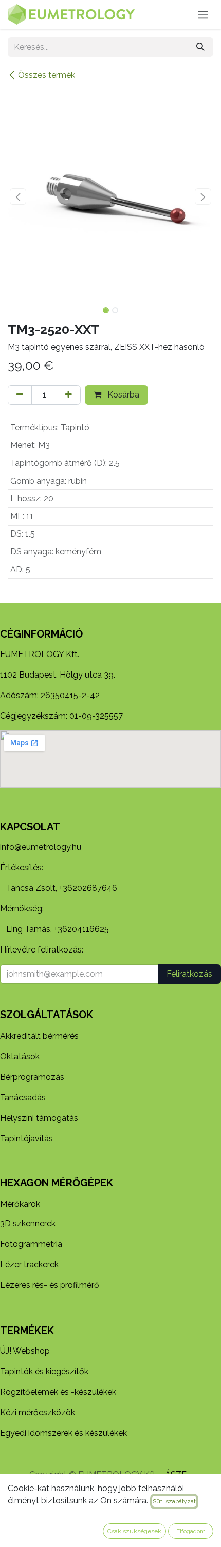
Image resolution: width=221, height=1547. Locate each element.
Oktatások (20, 1056)
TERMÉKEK (27, 1330)
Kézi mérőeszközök (37, 1412)
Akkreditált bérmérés (39, 1036)
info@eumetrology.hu (40, 847)
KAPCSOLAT (30, 827)
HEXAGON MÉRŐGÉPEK (56, 1183)
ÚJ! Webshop (25, 1351)
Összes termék (46, 75)
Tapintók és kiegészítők (44, 1371)
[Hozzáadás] (69, 395)
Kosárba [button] (122, 395)
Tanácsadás (23, 1097)
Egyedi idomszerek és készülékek (63, 1433)
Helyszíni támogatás (39, 1118)
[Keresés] (200, 47)
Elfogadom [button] (191, 1531)
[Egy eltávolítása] (20, 395)
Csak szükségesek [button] (134, 1531)
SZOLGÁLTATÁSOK (46, 1014)
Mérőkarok (20, 1204)
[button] (18, 196)
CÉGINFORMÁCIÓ (41, 634)
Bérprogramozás (32, 1077)
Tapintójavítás (26, 1138)
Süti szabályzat (174, 1501)
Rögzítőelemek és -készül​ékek (58, 1392)
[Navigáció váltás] (203, 14)
